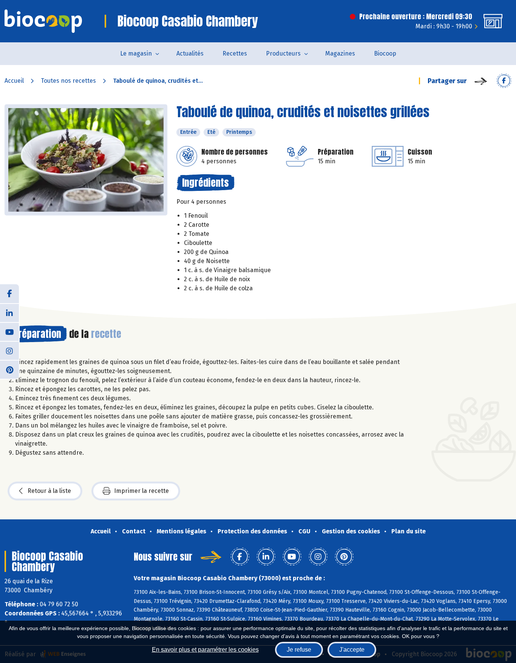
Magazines (340, 53)
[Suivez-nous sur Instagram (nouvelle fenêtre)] (9, 350)
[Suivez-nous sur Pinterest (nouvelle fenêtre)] (9, 369)
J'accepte (352, 649)
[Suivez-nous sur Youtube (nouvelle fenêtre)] (9, 331)
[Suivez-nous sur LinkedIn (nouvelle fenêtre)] (9, 312)
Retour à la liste (49, 490)
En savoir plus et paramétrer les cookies (205, 649)
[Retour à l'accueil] (43, 21)
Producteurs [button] (283, 53)
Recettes (234, 53)
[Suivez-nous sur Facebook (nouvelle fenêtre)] (9, 293)
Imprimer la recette (141, 490)
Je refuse (299, 649)
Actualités (190, 53)
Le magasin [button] (136, 53)
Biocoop (385, 53)
